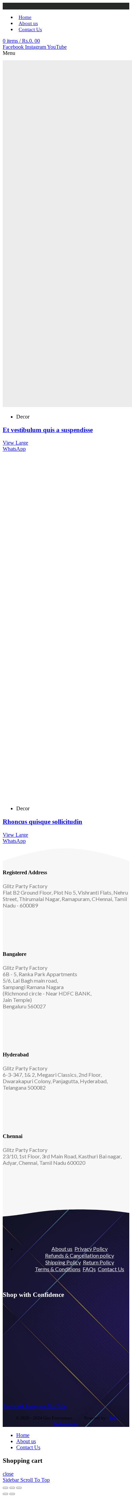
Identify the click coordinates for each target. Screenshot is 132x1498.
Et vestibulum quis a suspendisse (48, 429)
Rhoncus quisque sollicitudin (42, 821)
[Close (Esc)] (5, 1488)
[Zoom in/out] (19, 1488)
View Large (15, 443)
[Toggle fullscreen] (12, 1488)
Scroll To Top (35, 1480)
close (8, 1474)
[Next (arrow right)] (12, 1494)
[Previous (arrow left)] (5, 1494)
